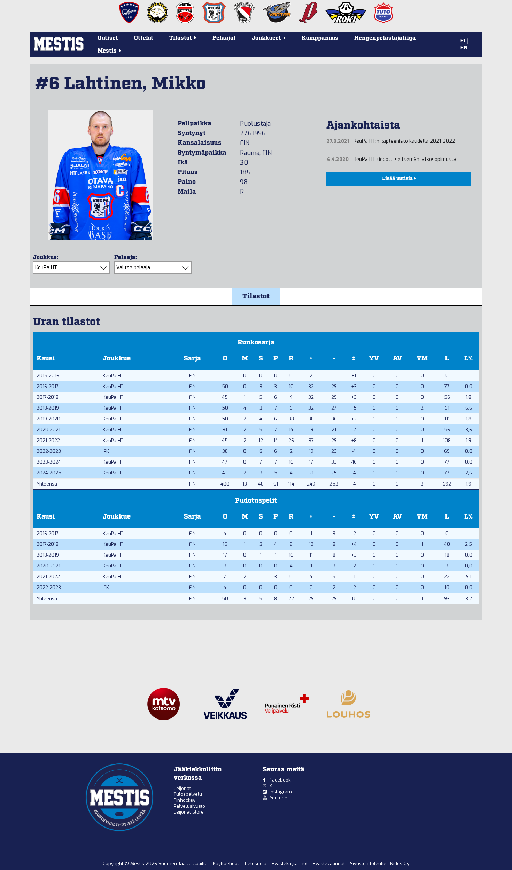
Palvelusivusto (189, 806)
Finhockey (184, 800)
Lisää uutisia (398, 179)
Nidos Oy (399, 864)
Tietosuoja (256, 864)
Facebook (280, 780)
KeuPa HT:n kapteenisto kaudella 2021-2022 (404, 141)
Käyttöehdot (226, 864)
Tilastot (256, 296)
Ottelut (143, 38)
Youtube (278, 798)
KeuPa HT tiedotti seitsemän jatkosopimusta (405, 159)
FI (463, 41)
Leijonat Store (189, 812)
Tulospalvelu (188, 794)
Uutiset (108, 38)
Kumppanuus (320, 38)
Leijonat (182, 788)
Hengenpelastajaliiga (385, 38)
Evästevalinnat (329, 864)
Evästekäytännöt (290, 864)
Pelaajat (224, 38)
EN (464, 48)
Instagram (281, 792)
